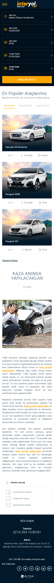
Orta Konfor (25, 105)
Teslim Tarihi (14, 54)
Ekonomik (9, 105)
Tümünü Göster (10, 260)
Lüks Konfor (43, 105)
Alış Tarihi (13, 28)
